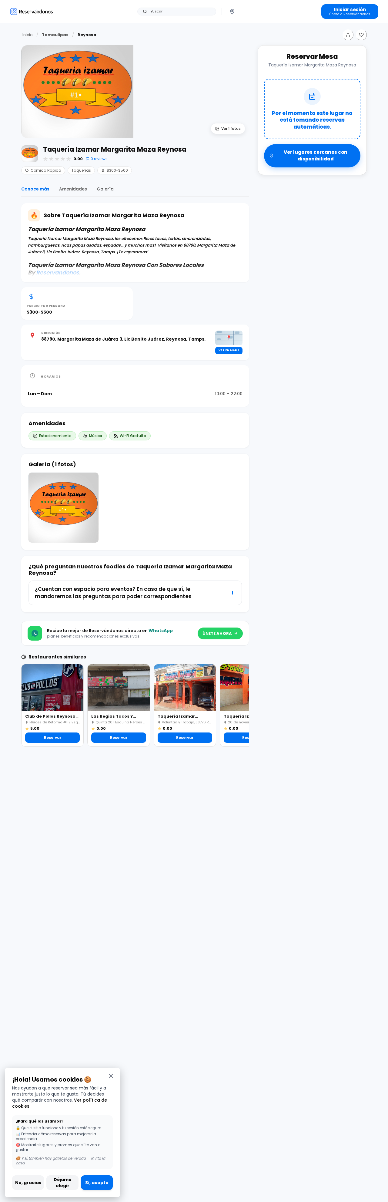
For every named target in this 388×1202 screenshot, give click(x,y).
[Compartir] (348, 34)
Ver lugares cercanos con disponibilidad (315, 155)
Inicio (27, 35)
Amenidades (73, 189)
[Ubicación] (232, 11)
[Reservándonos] (31, 11)
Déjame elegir (63, 1183)
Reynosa (87, 35)
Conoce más (35, 189)
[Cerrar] (110, 1076)
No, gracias (28, 1183)
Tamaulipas (55, 35)
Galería (105, 189)
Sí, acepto (97, 1183)
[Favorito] (361, 34)
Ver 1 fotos (231, 128)
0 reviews (99, 158)
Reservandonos (57, 272)
